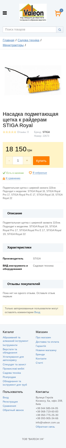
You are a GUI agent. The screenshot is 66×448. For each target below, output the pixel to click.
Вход (37, 312)
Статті (39, 362)
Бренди (40, 354)
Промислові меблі (13, 368)
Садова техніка (28, 40)
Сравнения (9, 405)
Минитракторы (13, 45)
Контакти (41, 358)
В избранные (40, 173)
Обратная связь (45, 426)
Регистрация (10, 401)
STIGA (46, 132)
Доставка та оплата (47, 341)
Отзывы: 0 (23, 132)
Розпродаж (9, 377)
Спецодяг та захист (14, 364)
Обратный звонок (13, 410)
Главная (8, 40)
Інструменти (10, 345)
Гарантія (41, 345)
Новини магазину (46, 350)
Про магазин (43, 337)
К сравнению (13, 178)
